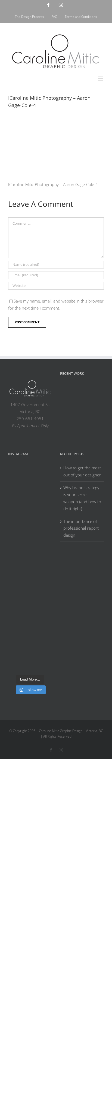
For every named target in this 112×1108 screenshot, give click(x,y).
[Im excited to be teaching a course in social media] (30, 658)
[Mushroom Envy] (85, 430)
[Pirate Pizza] (85, 416)
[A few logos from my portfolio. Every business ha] (30, 480)
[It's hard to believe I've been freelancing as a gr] (30, 607)
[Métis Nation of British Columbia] (68, 403)
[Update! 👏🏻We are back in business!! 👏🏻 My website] (30, 633)
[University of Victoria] (85, 390)
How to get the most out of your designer (82, 471)
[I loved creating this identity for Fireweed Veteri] (30, 505)
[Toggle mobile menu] (101, 78)
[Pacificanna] (68, 416)
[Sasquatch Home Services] (85, 403)
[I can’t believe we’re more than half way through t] (30, 556)
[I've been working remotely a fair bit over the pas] (30, 531)
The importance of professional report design (81, 528)
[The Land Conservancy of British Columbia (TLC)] (68, 431)
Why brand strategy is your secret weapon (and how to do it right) (82, 498)
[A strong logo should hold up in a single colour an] (30, 582)
